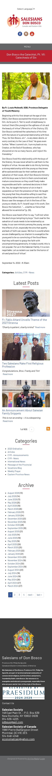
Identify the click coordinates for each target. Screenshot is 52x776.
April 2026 (12, 505)
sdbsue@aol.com (12, 722)
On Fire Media (33, 758)
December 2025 (15, 518)
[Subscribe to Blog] (48, 428)
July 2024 (12, 573)
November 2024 (15, 560)
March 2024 (13, 585)
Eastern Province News (19, 474)
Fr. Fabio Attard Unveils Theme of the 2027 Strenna (24, 321)
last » (39, 594)
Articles (18, 272)
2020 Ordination (15, 448)
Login (42, 758)
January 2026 (14, 515)
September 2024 (15, 566)
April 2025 (12, 544)
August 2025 (13, 531)
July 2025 (12, 534)
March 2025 (13, 547)
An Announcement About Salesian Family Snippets (22, 412)
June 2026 (12, 499)
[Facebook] (20, 34)
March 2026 (13, 509)
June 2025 (12, 537)
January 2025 (14, 553)
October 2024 (14, 563)
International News (16, 461)
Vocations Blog (15, 467)
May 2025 (12, 541)
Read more (40, 327)
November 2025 (15, 521)
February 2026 (14, 512)
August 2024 (13, 569)
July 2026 (12, 496)
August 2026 (13, 492)
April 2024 (12, 582)
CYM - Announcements (18, 455)
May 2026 (12, 502)
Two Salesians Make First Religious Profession (22, 365)
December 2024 (15, 557)
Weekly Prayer (14, 471)
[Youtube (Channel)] (32, 34)
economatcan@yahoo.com (18, 739)
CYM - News (28, 272)
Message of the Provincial (19, 464)
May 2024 (12, 579)
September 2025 (15, 528)
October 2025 (14, 525)
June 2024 (12, 576)
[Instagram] (26, 34)
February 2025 (14, 550)
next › (30, 594)
